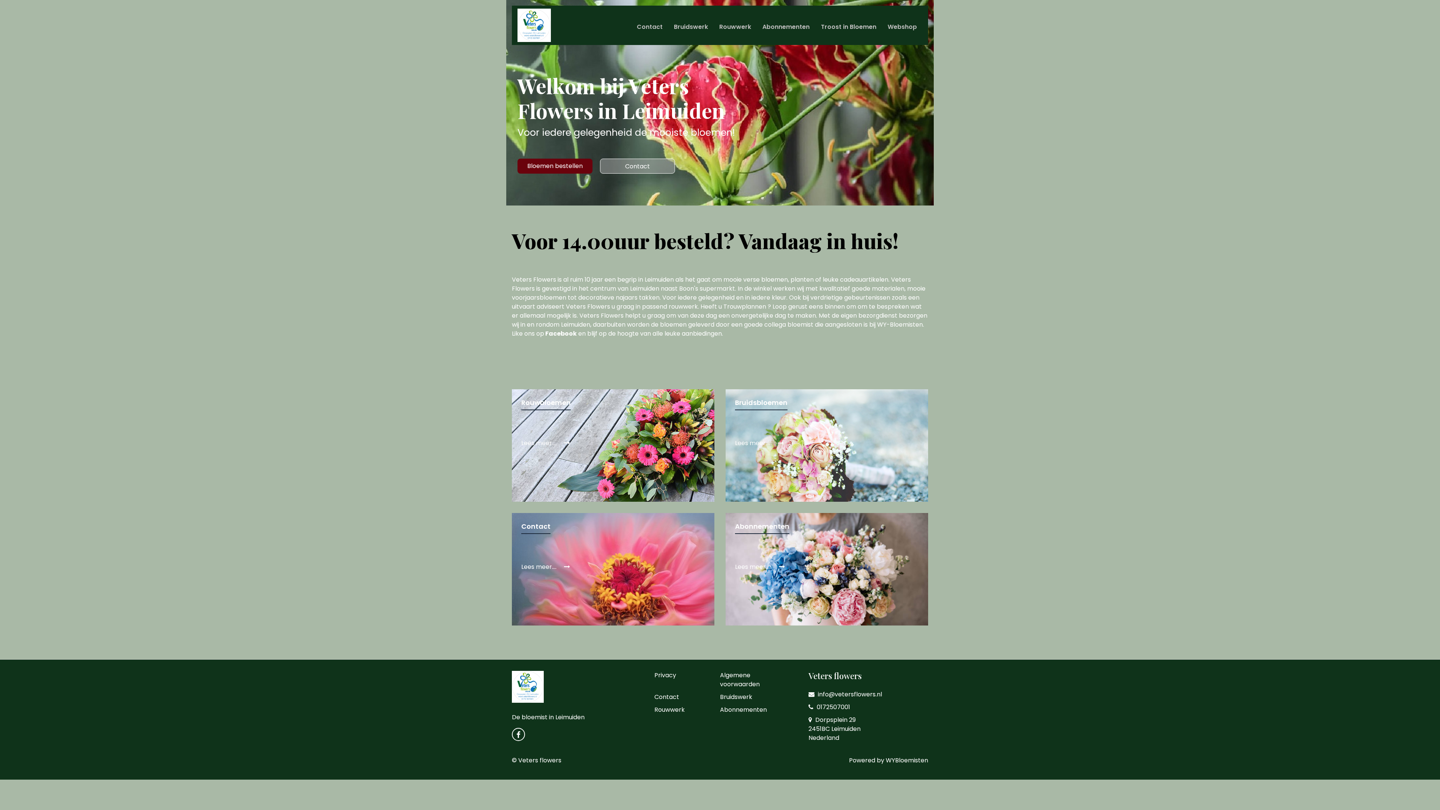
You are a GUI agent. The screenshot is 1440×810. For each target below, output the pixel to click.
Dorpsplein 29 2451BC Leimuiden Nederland (834, 729)
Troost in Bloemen (848, 26)
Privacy (665, 675)
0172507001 (832, 707)
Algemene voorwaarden (740, 679)
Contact (650, 26)
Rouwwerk (735, 26)
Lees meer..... (754, 566)
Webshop (902, 26)
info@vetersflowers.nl (849, 694)
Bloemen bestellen (555, 166)
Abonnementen (786, 26)
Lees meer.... (539, 443)
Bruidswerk (691, 26)
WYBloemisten (907, 760)
